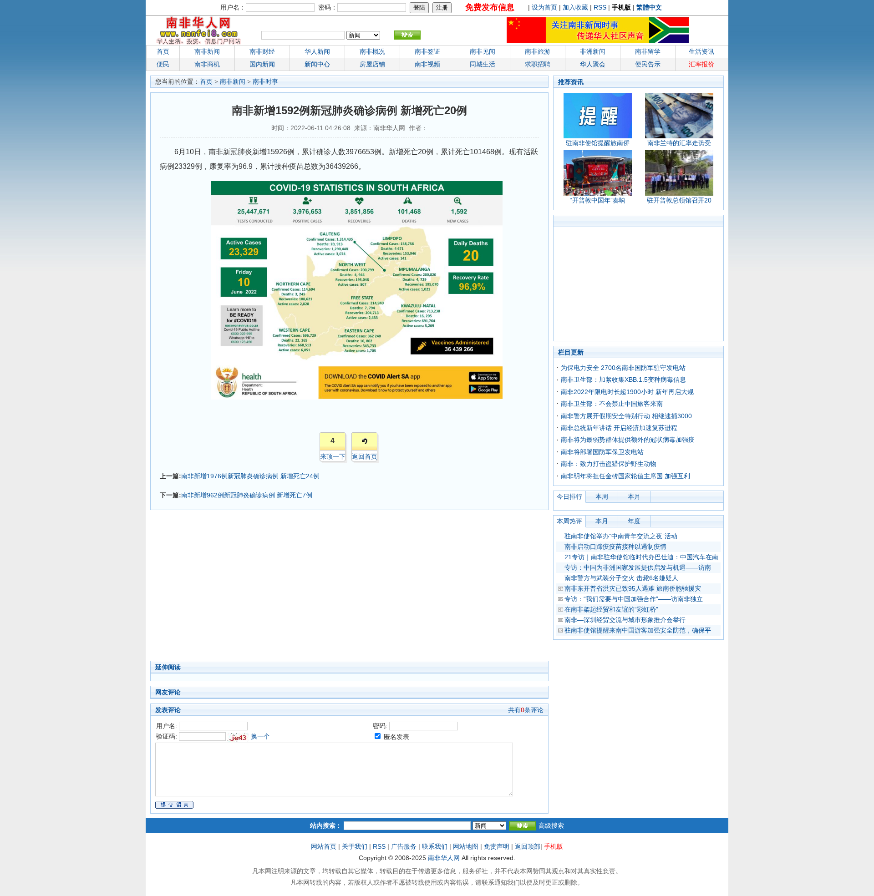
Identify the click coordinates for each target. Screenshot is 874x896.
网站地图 (465, 846)
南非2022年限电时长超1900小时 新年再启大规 (627, 391)
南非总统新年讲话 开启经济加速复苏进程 (619, 427)
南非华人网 (444, 857)
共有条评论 (526, 710)
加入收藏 (575, 7)
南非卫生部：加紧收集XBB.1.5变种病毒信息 (623, 379)
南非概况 (372, 51)
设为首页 (544, 7)
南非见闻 (482, 51)
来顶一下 (333, 456)
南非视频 (427, 64)
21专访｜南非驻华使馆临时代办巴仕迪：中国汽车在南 (641, 557)
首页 (163, 51)
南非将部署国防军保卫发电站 (602, 452)
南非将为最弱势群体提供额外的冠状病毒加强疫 (628, 439)
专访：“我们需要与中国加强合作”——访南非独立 (633, 598)
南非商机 (207, 64)
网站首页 (323, 846)
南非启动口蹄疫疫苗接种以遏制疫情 (615, 546)
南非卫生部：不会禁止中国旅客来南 (612, 403)
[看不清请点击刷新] (238, 737)
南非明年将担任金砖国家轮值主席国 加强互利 (625, 476)
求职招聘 (537, 64)
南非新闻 (207, 51)
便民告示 (648, 64)
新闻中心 (317, 64)
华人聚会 (592, 64)
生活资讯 (701, 51)
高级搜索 (551, 825)
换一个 (260, 736)
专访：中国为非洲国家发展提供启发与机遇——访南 (637, 567)
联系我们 (434, 846)
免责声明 (496, 846)
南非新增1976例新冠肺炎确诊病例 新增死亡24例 (250, 476)
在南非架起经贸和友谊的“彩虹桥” (611, 609)
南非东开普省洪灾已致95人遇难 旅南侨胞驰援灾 (632, 588)
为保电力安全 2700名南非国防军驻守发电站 (623, 367)
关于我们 (354, 846)
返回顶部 (527, 846)
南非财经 (262, 51)
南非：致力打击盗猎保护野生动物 (608, 463)
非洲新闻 (592, 51)
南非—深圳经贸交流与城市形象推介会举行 (625, 619)
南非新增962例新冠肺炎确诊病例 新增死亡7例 (246, 495)
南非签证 (427, 51)
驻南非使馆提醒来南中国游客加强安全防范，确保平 (637, 630)
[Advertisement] (305, 588)
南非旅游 (537, 51)
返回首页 (364, 456)
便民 (163, 64)
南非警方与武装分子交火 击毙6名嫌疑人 (621, 578)
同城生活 (482, 64)
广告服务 (404, 846)
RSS (600, 7)
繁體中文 (649, 7)
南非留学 (648, 51)
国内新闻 (262, 64)
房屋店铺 (372, 64)
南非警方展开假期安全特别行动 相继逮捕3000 (626, 416)
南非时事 (265, 81)
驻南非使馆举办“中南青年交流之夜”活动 (620, 536)
